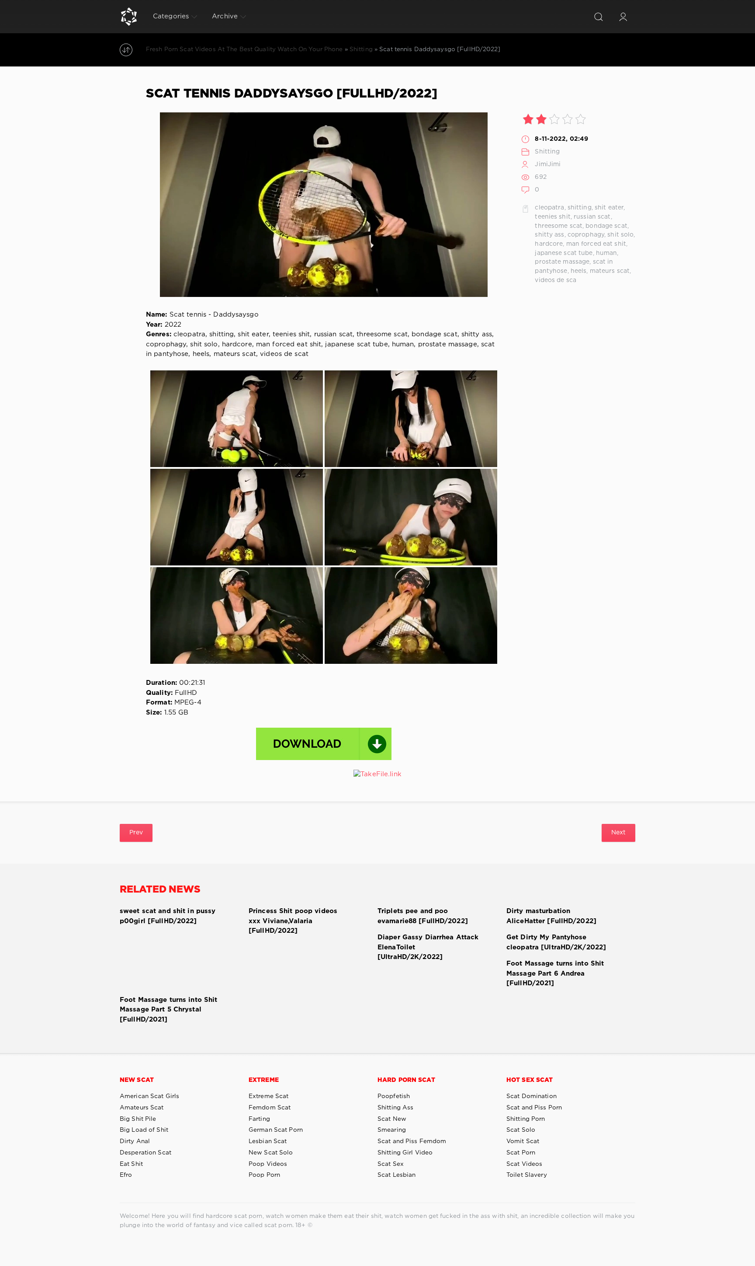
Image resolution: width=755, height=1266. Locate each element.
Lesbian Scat (268, 1141)
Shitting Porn (525, 1119)
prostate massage (562, 262)
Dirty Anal (135, 1141)
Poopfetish (394, 1096)
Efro (126, 1175)
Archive (225, 16)
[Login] (623, 16)
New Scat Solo (271, 1152)
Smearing (392, 1130)
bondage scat (606, 226)
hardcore (549, 244)
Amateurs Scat (142, 1107)
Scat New (392, 1119)
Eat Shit (131, 1164)
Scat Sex (391, 1164)
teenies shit (552, 217)
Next (618, 832)
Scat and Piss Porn (534, 1107)
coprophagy (586, 234)
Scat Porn (520, 1152)
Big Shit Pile (138, 1119)
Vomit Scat (522, 1141)
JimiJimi (548, 164)
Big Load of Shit (144, 1130)
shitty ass (549, 234)
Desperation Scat (145, 1152)
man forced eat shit (596, 244)
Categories (171, 16)
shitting (580, 207)
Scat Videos (524, 1164)
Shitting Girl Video (405, 1152)
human (606, 253)
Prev (136, 832)
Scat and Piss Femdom (412, 1141)
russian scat (592, 217)
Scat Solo (520, 1130)
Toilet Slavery (526, 1175)
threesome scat (558, 226)
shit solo (620, 234)
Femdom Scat (270, 1107)
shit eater (609, 207)
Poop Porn (264, 1175)
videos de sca (555, 280)
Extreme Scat (268, 1096)
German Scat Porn (276, 1130)
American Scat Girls (149, 1096)
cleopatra (549, 207)
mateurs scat (610, 271)
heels (579, 271)
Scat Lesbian (397, 1175)
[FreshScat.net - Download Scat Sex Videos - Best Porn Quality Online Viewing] (128, 16)
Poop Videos (268, 1164)
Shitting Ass (395, 1107)
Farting (259, 1119)
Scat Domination (531, 1096)
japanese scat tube (563, 253)
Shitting (547, 151)
